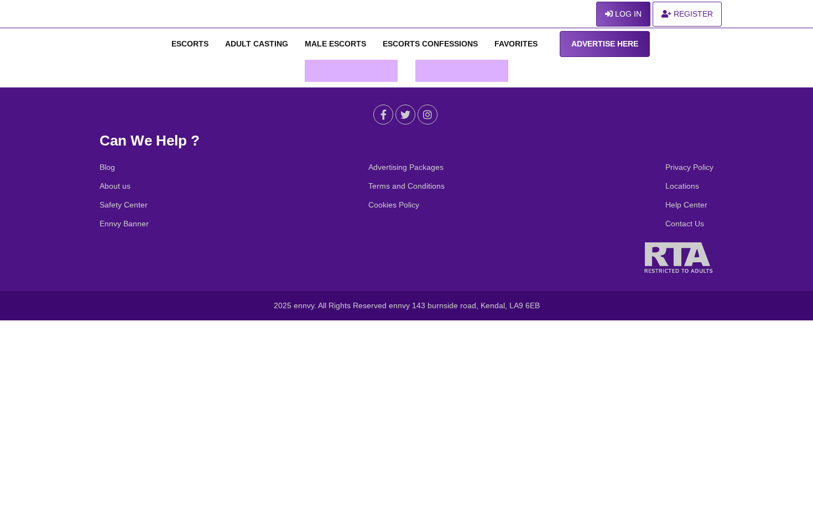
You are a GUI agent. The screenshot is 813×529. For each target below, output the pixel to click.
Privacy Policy (689, 167)
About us (115, 186)
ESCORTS (190, 43)
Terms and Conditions (406, 186)
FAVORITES (516, 43)
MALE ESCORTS (335, 43)
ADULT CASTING (256, 43)
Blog (107, 167)
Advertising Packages (406, 167)
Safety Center (124, 205)
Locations (682, 186)
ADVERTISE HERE (604, 43)
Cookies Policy (393, 205)
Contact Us (684, 223)
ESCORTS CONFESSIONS (430, 43)
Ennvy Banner (124, 223)
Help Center (686, 205)
